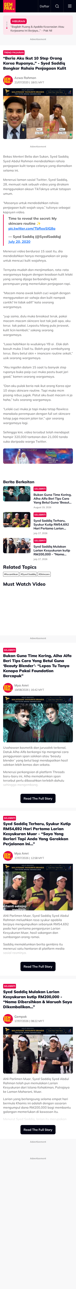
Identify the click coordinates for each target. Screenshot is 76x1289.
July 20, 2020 (19, 241)
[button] (6, 22)
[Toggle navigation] (70, 6)
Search (57, 6)
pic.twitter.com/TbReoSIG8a (31, 228)
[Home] (9, 6)
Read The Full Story (38, 798)
